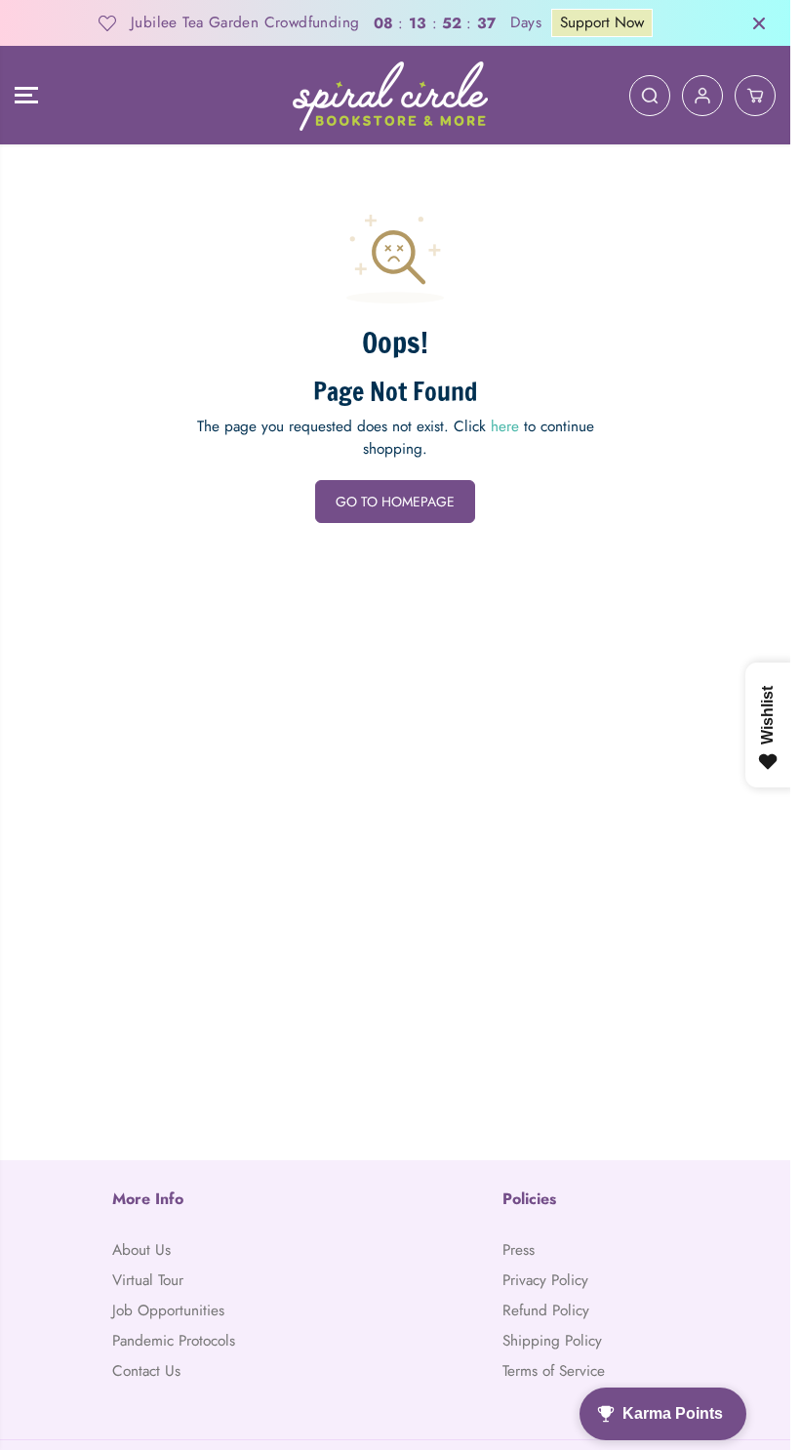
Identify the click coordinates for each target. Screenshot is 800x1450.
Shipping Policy (552, 1340)
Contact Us (146, 1371)
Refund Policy (545, 1310)
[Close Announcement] (759, 23)
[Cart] (755, 95)
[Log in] (702, 95)
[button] (26, 95)
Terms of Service (553, 1371)
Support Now (602, 22)
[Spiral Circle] (390, 95)
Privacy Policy (545, 1280)
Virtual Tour (147, 1280)
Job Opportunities (168, 1310)
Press (518, 1250)
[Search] (649, 95)
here (505, 426)
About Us (141, 1250)
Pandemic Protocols (173, 1340)
